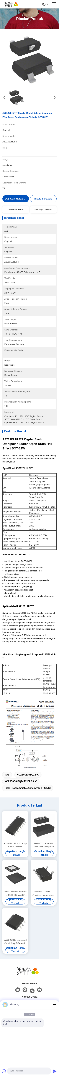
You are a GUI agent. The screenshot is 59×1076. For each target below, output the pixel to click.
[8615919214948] (25, 990)
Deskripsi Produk (43, 209)
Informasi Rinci (15, 209)
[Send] (54, 1071)
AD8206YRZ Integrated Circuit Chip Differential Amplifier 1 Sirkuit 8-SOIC (15, 942)
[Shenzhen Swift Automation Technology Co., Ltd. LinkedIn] (17, 990)
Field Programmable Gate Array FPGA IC (28, 788)
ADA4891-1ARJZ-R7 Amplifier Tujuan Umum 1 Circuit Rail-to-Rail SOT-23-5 (44, 893)
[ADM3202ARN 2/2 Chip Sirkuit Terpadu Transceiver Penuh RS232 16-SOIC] (15, 826)
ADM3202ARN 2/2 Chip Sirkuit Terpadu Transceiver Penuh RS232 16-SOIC (15, 845)
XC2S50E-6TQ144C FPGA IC (21, 781)
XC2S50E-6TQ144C (28, 774)
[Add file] (4, 1071)
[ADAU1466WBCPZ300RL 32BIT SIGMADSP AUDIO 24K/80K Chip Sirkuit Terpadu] (15, 874)
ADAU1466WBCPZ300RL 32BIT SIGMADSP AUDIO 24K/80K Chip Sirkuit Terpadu (15, 893)
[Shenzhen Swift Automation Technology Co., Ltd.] (12, 4)
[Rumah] (29, 970)
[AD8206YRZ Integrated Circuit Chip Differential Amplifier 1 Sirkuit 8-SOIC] (15, 922)
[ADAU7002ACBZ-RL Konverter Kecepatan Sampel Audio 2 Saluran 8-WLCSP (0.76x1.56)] (43, 826)
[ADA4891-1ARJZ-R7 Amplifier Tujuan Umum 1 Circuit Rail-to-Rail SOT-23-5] (43, 874)
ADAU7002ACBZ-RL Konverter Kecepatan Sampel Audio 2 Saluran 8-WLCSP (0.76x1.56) (43, 845)
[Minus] (55, 1004)
